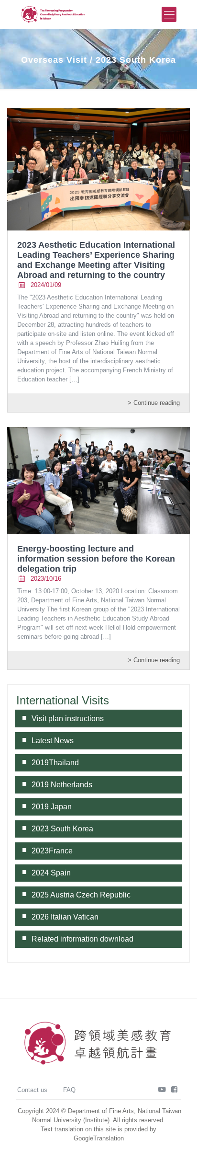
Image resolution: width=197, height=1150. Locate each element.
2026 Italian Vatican (65, 917)
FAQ (69, 1089)
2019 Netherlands (62, 785)
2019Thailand (55, 763)
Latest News (53, 740)
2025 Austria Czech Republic (81, 895)
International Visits (62, 700)
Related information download (82, 939)
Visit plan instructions (68, 718)
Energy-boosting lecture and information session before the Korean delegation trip (96, 559)
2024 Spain (51, 873)
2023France (52, 851)
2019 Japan (52, 807)
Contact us (32, 1089)
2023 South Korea (62, 829)
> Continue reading (154, 402)
